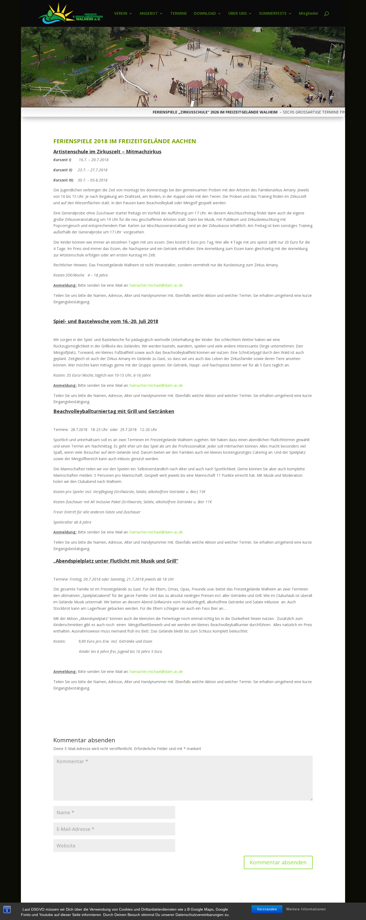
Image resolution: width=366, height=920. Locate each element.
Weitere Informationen (306, 909)
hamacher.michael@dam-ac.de (156, 285)
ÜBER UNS (237, 14)
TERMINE (178, 14)
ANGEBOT (149, 14)
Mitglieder (308, 14)
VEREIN (120, 14)
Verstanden (267, 909)
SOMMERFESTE (273, 14)
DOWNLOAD (205, 14)
